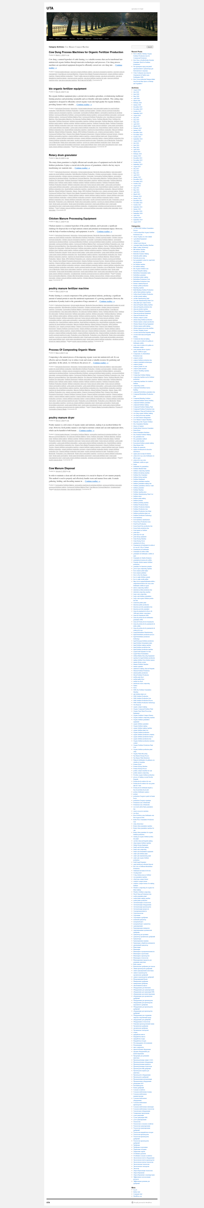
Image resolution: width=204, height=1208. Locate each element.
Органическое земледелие (141, 1030)
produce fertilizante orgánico (141, 792)
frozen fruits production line (141, 528)
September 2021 (137, 207)
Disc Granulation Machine (63, 119)
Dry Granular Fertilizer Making (82, 119)
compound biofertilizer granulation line (144, 392)
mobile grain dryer (138, 677)
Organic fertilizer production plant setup (61, 140)
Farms (94, 119)
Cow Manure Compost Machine (68, 74)
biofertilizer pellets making (140, 277)
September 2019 (137, 220)
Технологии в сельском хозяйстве (143, 1124)
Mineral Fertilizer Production (141, 671)
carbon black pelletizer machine (142, 292)
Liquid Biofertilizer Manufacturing (143, 632)
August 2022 (137, 186)
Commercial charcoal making (141, 339)
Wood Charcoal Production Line (142, 894)
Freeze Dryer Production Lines (142, 522)
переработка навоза (139, 1034)
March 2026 (136, 100)
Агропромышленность (140, 911)
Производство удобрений (140, 1077)
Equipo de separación (139, 447)
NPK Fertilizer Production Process (143, 700)
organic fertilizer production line (113, 138)
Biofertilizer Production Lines (141, 281)
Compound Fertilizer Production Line (94, 117)
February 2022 (137, 196)
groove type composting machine (142, 568)
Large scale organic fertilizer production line (84, 127)
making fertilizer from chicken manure (144, 660)
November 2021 (137, 203)
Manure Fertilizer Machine (101, 257)
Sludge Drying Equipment (140, 845)
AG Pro (72, 38)
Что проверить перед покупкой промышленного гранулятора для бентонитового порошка (143, 68)
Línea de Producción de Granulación (143, 622)
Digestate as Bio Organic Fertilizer (143, 422)
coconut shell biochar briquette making (144, 332)
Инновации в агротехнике (141, 953)
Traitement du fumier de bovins (142, 871)
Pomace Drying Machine (140, 766)
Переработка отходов (139, 1041)
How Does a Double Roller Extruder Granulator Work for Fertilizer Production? (143, 62)
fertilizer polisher (69, 123)
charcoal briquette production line (142, 307)
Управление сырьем (139, 1151)
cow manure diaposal (74, 489)
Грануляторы (137, 939)
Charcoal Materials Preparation (142, 311)
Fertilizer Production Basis (101, 123)
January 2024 (137, 156)
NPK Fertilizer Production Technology (144, 702)
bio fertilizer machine (139, 264)
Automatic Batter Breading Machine (143, 245)
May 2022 (136, 190)
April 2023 (136, 175)
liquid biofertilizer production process (143, 634)
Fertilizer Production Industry (58, 185)
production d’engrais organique (142, 800)
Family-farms (98, 38)
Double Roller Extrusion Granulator (143, 428)
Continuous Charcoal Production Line (144, 411)
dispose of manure (138, 426)
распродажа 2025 (138, 1083)
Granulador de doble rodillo (141, 551)
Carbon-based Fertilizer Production (143, 294)
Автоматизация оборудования (142, 905)
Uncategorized (93, 206)
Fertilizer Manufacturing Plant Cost (143, 494)
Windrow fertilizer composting (142, 892)
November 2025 (137, 109)
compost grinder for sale (140, 366)
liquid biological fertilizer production (143, 641)
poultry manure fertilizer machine (69, 288)
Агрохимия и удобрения (140, 917)
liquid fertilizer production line (107, 254)
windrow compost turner (140, 881)
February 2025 (137, 128)
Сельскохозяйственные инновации (143, 1107)
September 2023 (137, 164)
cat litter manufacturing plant (141, 298)
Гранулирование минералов (141, 928)
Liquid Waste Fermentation (140, 654)
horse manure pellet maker (82, 125)
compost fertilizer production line (142, 360)
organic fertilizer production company (68, 138)
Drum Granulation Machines (141, 432)
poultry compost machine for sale (85, 140)
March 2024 (136, 151)
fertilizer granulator (95, 121)
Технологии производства (141, 1134)
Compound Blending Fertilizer (64, 115)
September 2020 (137, 213)
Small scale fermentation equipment (68, 144)
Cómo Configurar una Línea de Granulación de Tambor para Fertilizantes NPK (142, 75)
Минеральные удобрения (140, 981)
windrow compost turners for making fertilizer (95, 274)
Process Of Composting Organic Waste (72, 349)
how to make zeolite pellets (140, 579)
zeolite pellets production (140, 900)
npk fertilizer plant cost (139, 694)
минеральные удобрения (140, 983)
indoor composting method (57, 386)
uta (68, 55)
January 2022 (137, 198)
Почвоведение (137, 1045)
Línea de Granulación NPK (141, 615)
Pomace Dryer (137, 764)
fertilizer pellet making (56, 123)
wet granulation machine (140, 877)
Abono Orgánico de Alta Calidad (142, 237)
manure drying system (139, 662)
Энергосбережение (138, 1173)
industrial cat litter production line (142, 590)
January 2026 (137, 105)
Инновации (136, 949)
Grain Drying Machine (139, 539)
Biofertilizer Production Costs (141, 279)
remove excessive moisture (140, 811)
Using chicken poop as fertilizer (142, 875)
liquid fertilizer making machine (109, 127)
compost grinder (137, 364)
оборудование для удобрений (142, 1019)
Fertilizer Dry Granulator (56, 180)
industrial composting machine (141, 592)
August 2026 (137, 90)
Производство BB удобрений (142, 1068)
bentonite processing (139, 258)
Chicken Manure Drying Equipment (143, 324)
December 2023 (137, 158)
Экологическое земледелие (141, 1166)
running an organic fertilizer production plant (97, 142)
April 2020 (136, 215)
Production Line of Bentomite (106, 140)
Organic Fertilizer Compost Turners (106, 134)
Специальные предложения (141, 1113)
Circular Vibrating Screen (140, 330)
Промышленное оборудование (142, 1081)
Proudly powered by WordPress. (143, 1202)
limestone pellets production (141, 605)
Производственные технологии (142, 1066)
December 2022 (137, 179)
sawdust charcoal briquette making (143, 841)
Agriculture (74, 108)
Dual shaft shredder (138, 441)
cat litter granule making (140, 296)
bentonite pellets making (140, 256)
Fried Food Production (139, 524)
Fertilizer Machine (107, 121)
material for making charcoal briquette (143, 668)
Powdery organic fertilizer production (143, 775)
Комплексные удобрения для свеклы (144, 966)
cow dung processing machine (103, 72)
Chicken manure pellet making (141, 326)
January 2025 (137, 130)
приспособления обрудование (142, 1049)
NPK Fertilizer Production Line (87, 132)
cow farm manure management (142, 417)
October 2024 (137, 137)
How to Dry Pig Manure (140, 575)
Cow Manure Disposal (62, 468)
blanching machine (138, 288)
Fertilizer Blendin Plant (104, 119)
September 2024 (137, 139)
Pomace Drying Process (140, 768)
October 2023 (137, 162)
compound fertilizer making (64, 244)
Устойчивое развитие (139, 1153)
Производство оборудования (142, 1075)
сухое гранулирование (139, 1119)
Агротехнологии (138, 913)
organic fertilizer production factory (92, 138)
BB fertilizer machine (139, 249)
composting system (138, 385)
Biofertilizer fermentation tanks (142, 273)
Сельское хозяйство (139, 1090)
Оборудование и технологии (141, 1022)
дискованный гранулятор (140, 945)
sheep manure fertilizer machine (142, 843)
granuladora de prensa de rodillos (142, 560)
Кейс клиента (137, 964)
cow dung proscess (60, 489)
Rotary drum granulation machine (71, 142)
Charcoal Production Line (140, 315)
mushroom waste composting (141, 683)
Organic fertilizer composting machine (92, 328)
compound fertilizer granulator (107, 115)
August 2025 (137, 115)
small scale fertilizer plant (89, 144)
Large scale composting (115, 125)
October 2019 (137, 217)
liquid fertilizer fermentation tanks (142, 643)
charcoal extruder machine (140, 309)
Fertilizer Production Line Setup (142, 511)
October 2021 (137, 205)
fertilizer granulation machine (79, 121)
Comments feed (137, 1194)
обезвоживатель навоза (140, 985)
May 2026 (136, 96)
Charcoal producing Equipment (142, 313)
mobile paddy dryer (138, 679)
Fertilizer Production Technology (142, 515)
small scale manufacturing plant (108, 144)
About (57, 38)
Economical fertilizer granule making (143, 443)
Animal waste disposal (62, 72)
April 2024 (136, 149)
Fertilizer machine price (139, 492)
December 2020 (137, 211)
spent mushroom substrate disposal (143, 864)
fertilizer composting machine (141, 471)
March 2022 (136, 194)
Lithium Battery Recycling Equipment (143, 656)
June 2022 (136, 188)
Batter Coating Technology (140, 247)
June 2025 (136, 120)
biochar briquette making (140, 271)
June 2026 (136, 94)
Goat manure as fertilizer (140, 530)
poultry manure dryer (61, 417)
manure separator (138, 666)
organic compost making (106, 132)
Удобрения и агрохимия (140, 1147)
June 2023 (136, 171)
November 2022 (137, 181)
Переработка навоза (139, 1036)
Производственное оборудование (143, 1062)
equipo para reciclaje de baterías (142, 454)
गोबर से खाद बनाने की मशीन (85, 80)
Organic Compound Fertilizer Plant (87, 326)
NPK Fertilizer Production (140, 696)
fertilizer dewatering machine (141, 473)
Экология (136, 1168)
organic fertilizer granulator (141, 724)
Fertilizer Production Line (140, 509)
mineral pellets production (140, 673)
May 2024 (136, 147)
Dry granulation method (140, 439)
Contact (64, 38)
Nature (75, 132)
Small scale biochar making (141, 847)
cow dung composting (108, 76)
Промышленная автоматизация (142, 1079)
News (80, 191)
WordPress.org (137, 1196)
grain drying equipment (139, 537)
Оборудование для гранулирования (143, 990)
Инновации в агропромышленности (143, 951)
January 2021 (137, 209)
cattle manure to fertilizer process (89, 76)
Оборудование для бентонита (142, 988)
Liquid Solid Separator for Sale (142, 651)
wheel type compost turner (140, 879)
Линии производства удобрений (142, 968)
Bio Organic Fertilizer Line (140, 268)
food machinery (137, 517)
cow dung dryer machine (75, 78)
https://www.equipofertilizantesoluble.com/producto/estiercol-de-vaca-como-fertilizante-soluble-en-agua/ (144, 583)
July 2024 (136, 143)
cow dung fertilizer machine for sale (95, 78)
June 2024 (136, 145)
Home (51, 38)
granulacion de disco (139, 543)
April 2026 (136, 98)
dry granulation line (138, 437)
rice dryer (136, 813)
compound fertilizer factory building (85, 115)
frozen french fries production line (142, 526)
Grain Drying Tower (139, 541)
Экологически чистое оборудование (143, 1158)
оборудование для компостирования (144, 994)
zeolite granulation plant (140, 896)
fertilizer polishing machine (83, 123)
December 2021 (137, 200)
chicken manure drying (97, 276)
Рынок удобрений (138, 1088)
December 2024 (137, 132)
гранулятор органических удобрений (144, 936)
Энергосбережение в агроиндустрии (144, 1175)
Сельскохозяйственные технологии (143, 1109)
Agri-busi (80, 38)
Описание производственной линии (143, 1024)
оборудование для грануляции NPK (143, 992)
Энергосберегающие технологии (143, 1170)
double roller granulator (110, 208)
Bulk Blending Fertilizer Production (67, 110)
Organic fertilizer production (64, 76)
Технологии (136, 1122)
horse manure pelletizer (99, 125)
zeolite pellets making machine (141, 898)
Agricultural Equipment (62, 108)
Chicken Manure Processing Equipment (72, 218)
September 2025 (137, 113)
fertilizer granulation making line (142, 483)
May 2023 (136, 173)
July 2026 (136, 92)
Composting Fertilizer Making (90, 113)
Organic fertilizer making (76, 195)
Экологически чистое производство (143, 1160)
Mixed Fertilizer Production (63, 132)
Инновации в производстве (141, 956)
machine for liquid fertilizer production (99, 130)
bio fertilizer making (139, 266)
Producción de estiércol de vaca (142, 781)
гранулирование (138, 926)
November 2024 (137, 134)
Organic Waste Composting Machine (103, 407)
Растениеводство (138, 1085)
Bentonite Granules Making (102, 172)
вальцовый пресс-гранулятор (141, 924)
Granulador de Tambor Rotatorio (142, 558)
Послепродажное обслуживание (142, 1043)
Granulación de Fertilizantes (141, 549)
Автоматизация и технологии (142, 902)
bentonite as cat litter (139, 251)
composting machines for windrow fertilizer (95, 309)
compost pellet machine (139, 368)
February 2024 (137, 154)
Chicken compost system (87, 110)
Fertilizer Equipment (62, 121)
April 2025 (136, 124)
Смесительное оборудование (141, 1111)
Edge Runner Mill (138, 445)
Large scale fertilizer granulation (59, 127)
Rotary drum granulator (63, 155)
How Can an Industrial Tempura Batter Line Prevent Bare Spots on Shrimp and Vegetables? (144, 81)
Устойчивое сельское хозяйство (142, 1156)
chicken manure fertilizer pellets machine (69, 278)
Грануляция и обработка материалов (144, 943)
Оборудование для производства (143, 1000)
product (135, 794)
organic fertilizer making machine (79, 136)
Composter (76, 113)
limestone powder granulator (141, 609)
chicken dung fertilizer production (142, 320)
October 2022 (137, 183)
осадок (135, 1032)
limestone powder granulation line (142, 607)
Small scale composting (60, 204)
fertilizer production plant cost (64, 125)
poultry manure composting (141, 773)
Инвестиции (136, 947)
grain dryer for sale (138, 534)
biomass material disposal (140, 283)
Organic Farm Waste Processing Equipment (93, 74)
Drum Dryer (136, 430)
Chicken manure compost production (108, 110)
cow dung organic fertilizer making (81, 72)
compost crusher (138, 358)
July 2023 (136, 168)
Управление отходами (139, 1149)
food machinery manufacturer (141, 520)
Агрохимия (136, 915)
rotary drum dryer (138, 824)
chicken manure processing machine (60, 113)
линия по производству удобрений (143, 977)
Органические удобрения (140, 1026)
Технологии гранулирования (141, 1126)
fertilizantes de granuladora (140, 466)
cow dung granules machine (68, 80)
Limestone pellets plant (139, 602)
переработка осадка (139, 1039)
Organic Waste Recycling (140, 754)
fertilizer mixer (118, 121)
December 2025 (137, 107)
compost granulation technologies (142, 362)
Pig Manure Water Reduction (141, 758)
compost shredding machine (141, 371)
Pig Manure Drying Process (141, 756)
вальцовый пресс (138, 922)
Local (106, 38)
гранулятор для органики (140, 934)
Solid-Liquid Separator (139, 862)
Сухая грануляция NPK (140, 1117)
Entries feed (136, 1192)
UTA (50, 8)
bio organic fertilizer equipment (67, 88)
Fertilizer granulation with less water (143, 485)
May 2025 (136, 122)
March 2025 (136, 126)
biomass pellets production (140, 285)
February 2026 (137, 103)
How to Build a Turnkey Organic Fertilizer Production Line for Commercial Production (142, 56)
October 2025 (137, 111)
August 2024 (137, 141)
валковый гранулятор (139, 919)
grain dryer (136, 532)
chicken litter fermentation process (78, 276)
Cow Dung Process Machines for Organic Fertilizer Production (86, 52)
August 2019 (137, 222)
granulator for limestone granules (142, 566)
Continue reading (84, 104)
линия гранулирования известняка (143, 971)
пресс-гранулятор (138, 1047)
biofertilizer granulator (139, 275)
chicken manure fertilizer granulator (71, 208)
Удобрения (136, 1145)
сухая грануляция (138, 1115)
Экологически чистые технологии (143, 1162)
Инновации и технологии (140, 958)
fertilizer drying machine (140, 477)
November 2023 (137, 160)
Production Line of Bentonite (65, 202)
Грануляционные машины (141, 941)
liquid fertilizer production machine (76, 130)
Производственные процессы (142, 1064)
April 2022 (136, 192)
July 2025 (136, 117)
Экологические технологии (141, 1164)
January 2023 (137, 177)
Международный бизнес (140, 979)
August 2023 (137, 166)
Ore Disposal (137, 705)
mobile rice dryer (138, 681)
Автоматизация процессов (141, 909)
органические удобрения (140, 1028)
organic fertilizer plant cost (98, 136)
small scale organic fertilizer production (74, 206)
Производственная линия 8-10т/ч (143, 1060)
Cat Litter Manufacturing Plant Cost (143, 300)
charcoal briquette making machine (143, 305)
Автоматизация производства (142, 907)
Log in (135, 1190)
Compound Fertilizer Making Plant (71, 117)
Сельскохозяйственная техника (142, 1092)
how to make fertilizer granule (141, 577)
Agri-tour (88, 38)
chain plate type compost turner (142, 303)
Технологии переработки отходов (143, 1132)
